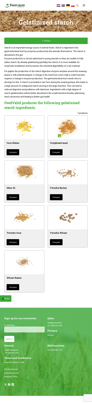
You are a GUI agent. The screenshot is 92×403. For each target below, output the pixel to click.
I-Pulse (15, 377)
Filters (47, 41)
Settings (50, 335)
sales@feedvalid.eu (54, 323)
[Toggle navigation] (83, 5)
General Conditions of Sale (14, 362)
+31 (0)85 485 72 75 (55, 350)
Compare (13, 152)
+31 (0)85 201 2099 (54, 326)
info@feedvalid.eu (11, 350)
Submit (9, 339)
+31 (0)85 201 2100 (11, 353)
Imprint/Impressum (11, 373)
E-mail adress (9, 325)
